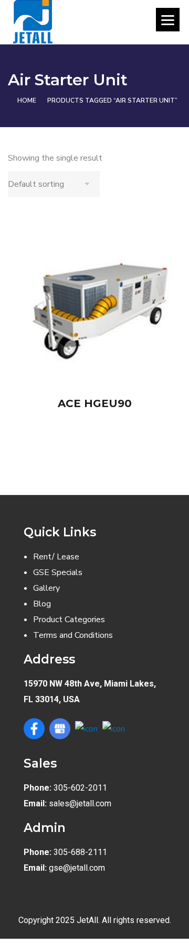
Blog (42, 604)
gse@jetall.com (77, 868)
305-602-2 (73, 788)
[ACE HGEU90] (94, 299)
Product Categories (69, 619)
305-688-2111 (80, 852)
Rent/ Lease (56, 556)
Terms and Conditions (73, 635)
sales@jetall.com (80, 803)
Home (26, 100)
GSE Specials (57, 572)
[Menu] (168, 19)
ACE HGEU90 (95, 403)
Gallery (46, 588)
